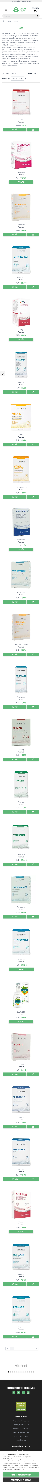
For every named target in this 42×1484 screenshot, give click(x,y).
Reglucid (21, 1274)
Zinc (21, 120)
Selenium (21, 1222)
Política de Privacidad (21, 1432)
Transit (21, 802)
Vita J (21, 330)
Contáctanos (21, 1440)
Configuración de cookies (21, 1480)
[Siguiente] (37, 1371)
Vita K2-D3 (21, 277)
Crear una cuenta (27, 1)
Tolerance (21, 854)
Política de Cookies (21, 1436)
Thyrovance (21, 907)
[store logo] (19, 9)
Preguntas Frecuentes (21, 1421)
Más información (19, 1469)
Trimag (21, 750)
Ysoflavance (21, 172)
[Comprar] (33, 129)
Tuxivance (21, 697)
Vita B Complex (21, 487)
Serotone (21, 1117)
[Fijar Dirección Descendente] (26, 78)
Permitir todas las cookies (21, 1474)
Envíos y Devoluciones (21, 1425)
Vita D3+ (21, 382)
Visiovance (21, 540)
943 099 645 (35, 8)
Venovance (21, 592)
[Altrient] (21, 1365)
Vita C (21, 435)
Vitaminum (21, 225)
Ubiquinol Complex (21, 645)
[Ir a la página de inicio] (3, 21)
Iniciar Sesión (16, 1)
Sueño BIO (21, 1012)
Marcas (9, 21)
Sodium (21, 1064)
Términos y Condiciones (21, 1428)
